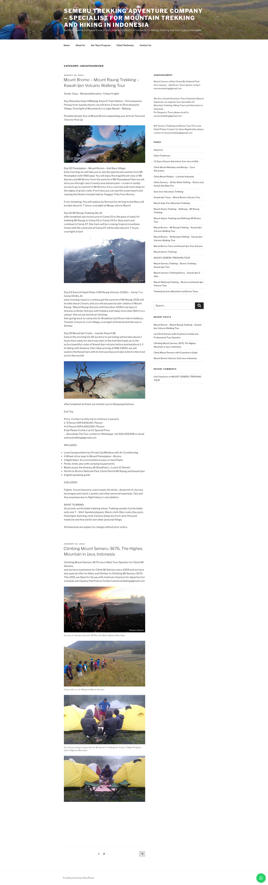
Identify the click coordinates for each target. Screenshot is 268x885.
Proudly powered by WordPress (78, 877)
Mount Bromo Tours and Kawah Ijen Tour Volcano (178, 246)
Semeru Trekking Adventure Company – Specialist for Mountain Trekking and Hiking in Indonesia (133, 17)
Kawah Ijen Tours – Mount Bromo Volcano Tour (177, 197)
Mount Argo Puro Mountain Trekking (172, 203)
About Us (80, 45)
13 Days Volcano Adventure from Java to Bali (176, 161)
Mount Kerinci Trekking (165, 251)
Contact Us (145, 45)
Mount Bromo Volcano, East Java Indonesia (175, 358)
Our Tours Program (101, 45)
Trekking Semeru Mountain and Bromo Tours (176, 291)
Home (67, 45)
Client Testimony (125, 45)
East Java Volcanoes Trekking (168, 191)
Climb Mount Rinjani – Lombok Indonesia (174, 176)
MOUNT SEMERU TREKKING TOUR (172, 257)
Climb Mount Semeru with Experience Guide (175, 352)
